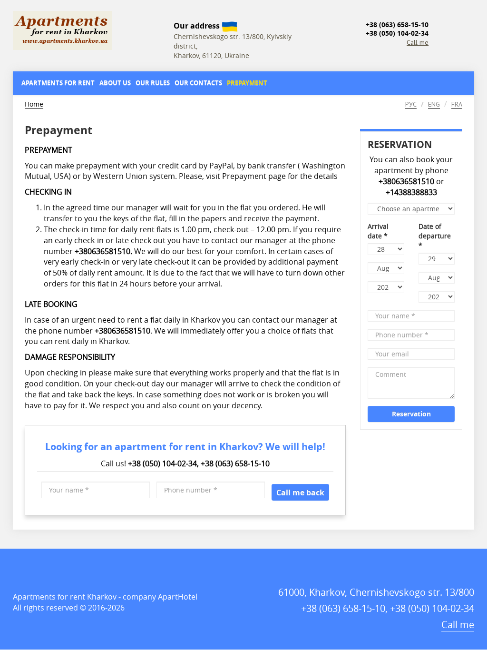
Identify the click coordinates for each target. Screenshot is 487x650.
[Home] (89, 30)
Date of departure (435, 236)
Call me (418, 42)
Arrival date (378, 231)
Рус (411, 104)
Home (34, 103)
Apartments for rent (58, 83)
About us (115, 83)
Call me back (300, 492)
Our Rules (153, 83)
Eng (434, 104)
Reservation (411, 413)
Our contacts (198, 83)
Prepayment (247, 83)
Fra (456, 104)
